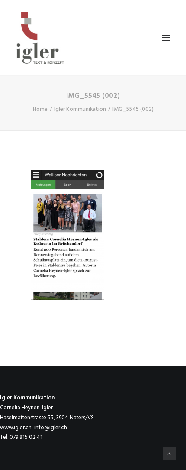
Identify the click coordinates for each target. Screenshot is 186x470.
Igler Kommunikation (80, 109)
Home (40, 109)
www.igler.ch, (16, 427)
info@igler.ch (50, 427)
